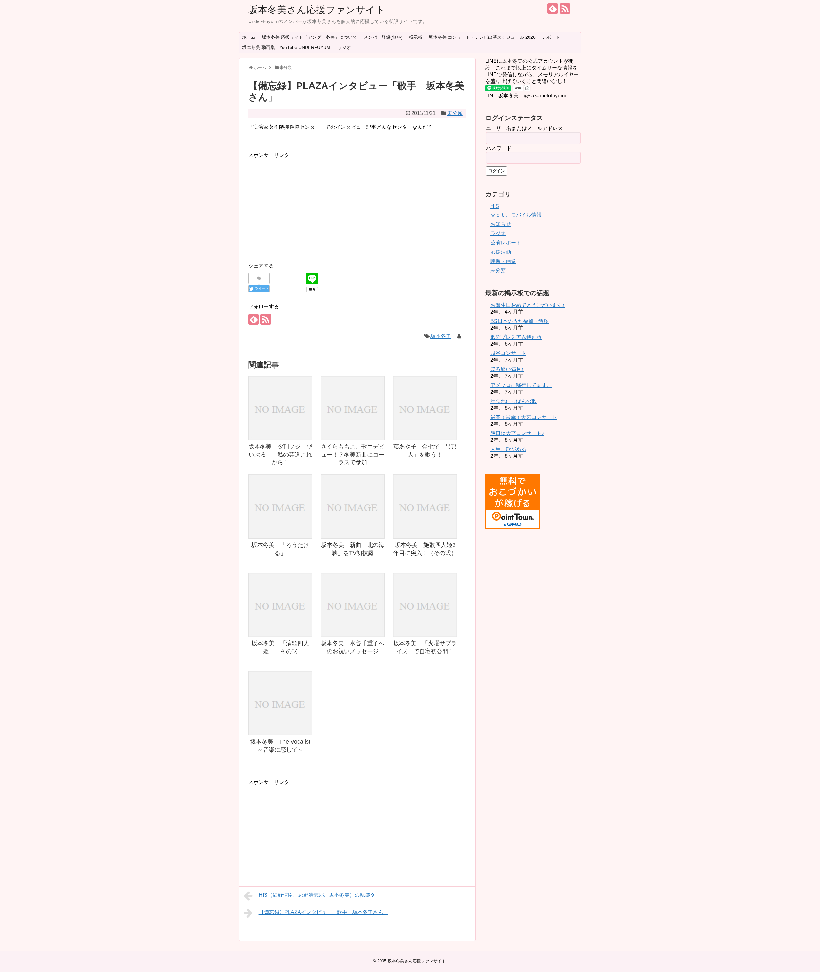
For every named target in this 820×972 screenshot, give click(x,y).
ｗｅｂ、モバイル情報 (516, 215)
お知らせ (500, 224)
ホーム (249, 37)
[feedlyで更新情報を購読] (552, 8)
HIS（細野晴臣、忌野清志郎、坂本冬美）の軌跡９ (317, 895)
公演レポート (505, 242)
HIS (494, 206)
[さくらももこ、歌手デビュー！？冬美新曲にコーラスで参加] (353, 408)
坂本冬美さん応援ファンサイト (316, 9)
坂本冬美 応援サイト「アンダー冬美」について (309, 37)
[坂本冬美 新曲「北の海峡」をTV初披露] (353, 506)
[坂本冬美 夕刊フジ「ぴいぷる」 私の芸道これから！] (280, 408)
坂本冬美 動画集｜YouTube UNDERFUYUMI (287, 47)
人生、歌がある (508, 449)
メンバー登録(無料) (383, 37)
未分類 (455, 113)
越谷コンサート (508, 353)
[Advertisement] (302, 204)
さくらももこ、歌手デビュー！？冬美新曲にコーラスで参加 (352, 454)
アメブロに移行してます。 (521, 385)
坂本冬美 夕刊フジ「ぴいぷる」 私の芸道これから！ (280, 454)
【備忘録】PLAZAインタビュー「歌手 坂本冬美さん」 (323, 912)
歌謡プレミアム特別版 (516, 337)
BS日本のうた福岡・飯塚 (519, 321)
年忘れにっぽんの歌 (513, 401)
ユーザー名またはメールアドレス (524, 128)
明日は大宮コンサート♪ (517, 433)
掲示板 (415, 37)
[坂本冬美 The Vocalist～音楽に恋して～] (280, 703)
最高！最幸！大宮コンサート (523, 417)
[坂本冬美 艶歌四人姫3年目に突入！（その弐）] (425, 506)
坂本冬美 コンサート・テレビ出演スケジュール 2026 (482, 37)
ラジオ (344, 47)
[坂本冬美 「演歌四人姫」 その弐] (280, 605)
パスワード (499, 148)
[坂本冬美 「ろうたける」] (280, 506)
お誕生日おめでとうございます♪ (527, 305)
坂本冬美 (440, 336)
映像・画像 (503, 261)
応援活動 (500, 252)
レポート (551, 37)
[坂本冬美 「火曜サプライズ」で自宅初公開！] (425, 605)
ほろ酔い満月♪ (507, 369)
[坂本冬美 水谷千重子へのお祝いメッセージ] (353, 605)
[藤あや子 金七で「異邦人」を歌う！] (425, 408)
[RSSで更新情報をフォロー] (565, 8)
